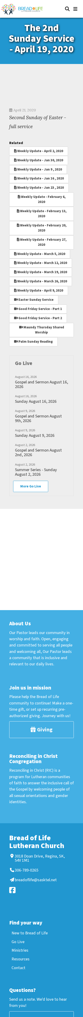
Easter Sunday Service (35, 299)
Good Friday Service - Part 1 (40, 309)
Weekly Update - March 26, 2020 (42, 281)
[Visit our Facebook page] (40, 890)
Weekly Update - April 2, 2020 (40, 151)
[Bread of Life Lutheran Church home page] (24, 9)
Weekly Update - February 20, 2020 (42, 228)
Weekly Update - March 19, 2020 (42, 272)
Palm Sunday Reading (35, 341)
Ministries (20, 950)
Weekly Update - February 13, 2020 (42, 214)
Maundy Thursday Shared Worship (43, 330)
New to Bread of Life (30, 933)
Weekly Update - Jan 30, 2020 (40, 160)
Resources (21, 959)
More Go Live (30, 486)
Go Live (18, 942)
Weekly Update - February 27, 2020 (42, 242)
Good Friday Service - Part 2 (40, 318)
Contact (18, 968)
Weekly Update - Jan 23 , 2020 (40, 187)
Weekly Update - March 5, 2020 (41, 254)
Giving (44, 729)
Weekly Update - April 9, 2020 (40, 290)
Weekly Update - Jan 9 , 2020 (39, 169)
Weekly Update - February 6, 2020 (42, 199)
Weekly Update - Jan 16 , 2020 (40, 178)
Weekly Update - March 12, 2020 (42, 263)
